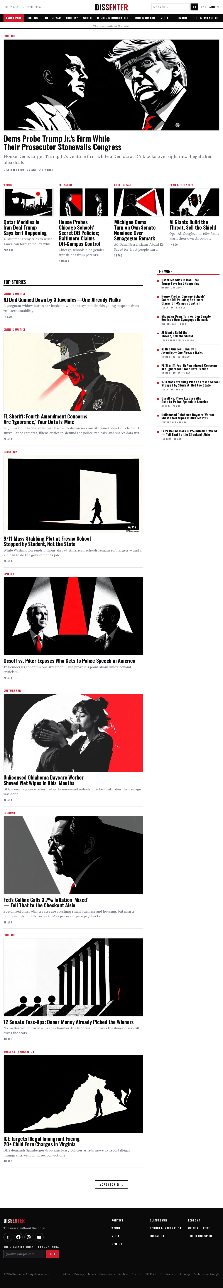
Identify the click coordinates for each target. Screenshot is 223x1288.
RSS (203, 7)
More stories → (112, 1184)
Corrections (107, 1274)
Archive (123, 1274)
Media (164, 18)
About (214, 7)
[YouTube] (39, 1237)
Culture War (52, 18)
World (87, 18)
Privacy (79, 1274)
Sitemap (184, 1274)
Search (136, 1274)
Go (194, 6)
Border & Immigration (112, 18)
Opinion (117, 1244)
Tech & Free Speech (205, 18)
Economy (72, 18)
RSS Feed (150, 1274)
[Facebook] (18, 1237)
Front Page (13, 18)
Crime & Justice (144, 18)
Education (181, 18)
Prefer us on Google (206, 1274)
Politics (32, 18)
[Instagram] (28, 1237)
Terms (92, 1274)
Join (52, 1254)
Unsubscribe (168, 1274)
